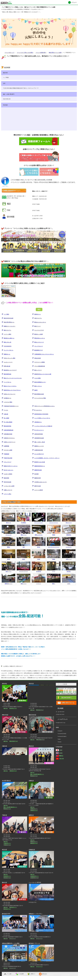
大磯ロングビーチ (8, 490)
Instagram (60, 730)
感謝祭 (53, 559)
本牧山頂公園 (37, 358)
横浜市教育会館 (7, 374)
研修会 (23, 559)
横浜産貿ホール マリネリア (10, 370)
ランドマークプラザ (39, 330)
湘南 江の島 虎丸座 (39, 442)
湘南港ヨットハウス (39, 446)
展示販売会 (38, 571)
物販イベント (23, 534)
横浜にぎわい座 (7, 342)
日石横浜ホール (7, 398)
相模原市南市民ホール (39, 466)
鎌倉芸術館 (6, 477)
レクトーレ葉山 (7, 493)
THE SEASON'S (7, 346)
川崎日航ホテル (38, 422)
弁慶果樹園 (6, 446)
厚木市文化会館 (7, 482)
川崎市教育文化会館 (39, 438)
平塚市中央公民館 (8, 458)
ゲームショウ (8, 534)
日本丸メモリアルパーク (9, 394)
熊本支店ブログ (7, 909)
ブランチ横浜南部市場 (39, 366)
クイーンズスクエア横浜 (40, 398)
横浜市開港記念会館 (39, 394)
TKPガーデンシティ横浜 (9, 358)
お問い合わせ (44, 973)
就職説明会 (68, 534)
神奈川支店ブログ (13, 741)
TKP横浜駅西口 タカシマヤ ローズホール (44, 354)
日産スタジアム (38, 318)
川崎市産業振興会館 (8, 430)
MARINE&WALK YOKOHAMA (41, 414)
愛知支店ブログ (34, 775)
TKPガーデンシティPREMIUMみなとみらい (44, 406)
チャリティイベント (23, 571)
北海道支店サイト (34, 876)
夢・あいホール (38, 410)
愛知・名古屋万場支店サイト (37, 774)
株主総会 (69, 571)
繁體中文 (61, 755)
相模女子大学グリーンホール (10, 466)
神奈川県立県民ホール (9, 322)
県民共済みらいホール (39, 338)
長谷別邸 (36, 473)
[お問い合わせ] (66, 703)
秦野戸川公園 (37, 486)
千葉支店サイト (7, 843)
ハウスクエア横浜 (8, 402)
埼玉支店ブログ (7, 877)
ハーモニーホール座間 (9, 486)
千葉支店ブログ (7, 844)
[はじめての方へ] (66, 697)
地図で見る (6, 708)
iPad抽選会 (23, 522)
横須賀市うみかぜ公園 (39, 462)
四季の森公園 (7, 366)
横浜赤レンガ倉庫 (38, 334)
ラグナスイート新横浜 (39, 362)
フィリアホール (7, 382)
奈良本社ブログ (13, 708)
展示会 (38, 547)
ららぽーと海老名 (8, 473)
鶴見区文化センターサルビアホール (12, 390)
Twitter (59, 739)
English (60, 752)
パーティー (38, 583)
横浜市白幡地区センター (40, 382)
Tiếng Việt (61, 758)
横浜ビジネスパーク (39, 342)
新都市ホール (37, 314)
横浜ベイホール (38, 386)
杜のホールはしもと (8, 470)
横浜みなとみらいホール (40, 322)
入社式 (68, 583)
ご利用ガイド (32, 973)
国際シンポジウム (38, 534)
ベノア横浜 (6, 314)
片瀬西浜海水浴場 (38, 450)
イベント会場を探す (41, 52)
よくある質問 (21, 973)
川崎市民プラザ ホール (9, 438)
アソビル (6, 410)
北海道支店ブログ (34, 877)
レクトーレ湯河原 (38, 490)
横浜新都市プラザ (38, 350)
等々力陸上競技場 (8, 422)
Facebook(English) (62, 736)
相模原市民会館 (38, 470)
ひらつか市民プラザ (39, 454)
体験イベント (23, 583)
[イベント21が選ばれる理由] (33, 277)
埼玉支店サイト (7, 876)
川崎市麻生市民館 (8, 434)
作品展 (38, 559)
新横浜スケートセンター (9, 326)
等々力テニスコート (39, 430)
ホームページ (12, 938)
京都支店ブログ (34, 810)
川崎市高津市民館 (38, 434)
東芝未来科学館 (7, 426)
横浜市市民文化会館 (8, 318)
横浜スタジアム (7, 330)
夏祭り (53, 583)
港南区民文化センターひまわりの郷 (42, 374)
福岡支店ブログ (34, 843)
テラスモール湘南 (8, 450)
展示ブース (8, 522)
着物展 (53, 534)
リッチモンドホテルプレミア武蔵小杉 (43, 426)
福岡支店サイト (34, 841)
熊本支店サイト (13, 907)
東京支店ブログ (40, 709)
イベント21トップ (9, 52)
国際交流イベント (8, 583)
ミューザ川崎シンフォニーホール (42, 418)
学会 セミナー (69, 522)
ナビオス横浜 (37, 378)
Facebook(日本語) (62, 733)
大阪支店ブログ (13, 770)
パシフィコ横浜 (7, 334)
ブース (53, 571)
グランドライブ (7, 462)
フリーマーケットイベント (53, 547)
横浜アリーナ (37, 326)
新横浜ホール (7, 354)
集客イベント (8, 571)
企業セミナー (69, 559)
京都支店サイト (34, 808)
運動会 (8, 547)
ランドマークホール (8, 350)
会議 (24, 547)
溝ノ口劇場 (6, 418)
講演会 (8, 559)
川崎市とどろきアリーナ (9, 442)
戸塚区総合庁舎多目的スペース (11, 406)
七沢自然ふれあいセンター (40, 482)
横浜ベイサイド (38, 370)
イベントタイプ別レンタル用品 (25, 52)
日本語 (60, 750)
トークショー (69, 547)
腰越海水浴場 (37, 477)
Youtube (59, 741)
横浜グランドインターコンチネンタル (13, 378)
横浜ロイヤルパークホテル (10, 386)
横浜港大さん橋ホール (9, 338)
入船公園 (6, 414)
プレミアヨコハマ (38, 346)
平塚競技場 (6, 454)
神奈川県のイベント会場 (55, 52)
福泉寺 (35, 390)
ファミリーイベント (53, 522)
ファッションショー (38, 522)
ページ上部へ (9, 973)
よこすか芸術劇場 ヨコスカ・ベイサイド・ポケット (46, 458)
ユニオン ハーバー (8, 362)
